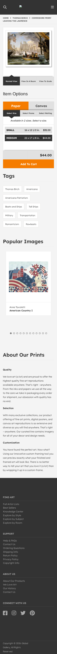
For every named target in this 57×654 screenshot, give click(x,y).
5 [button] (24, 333)
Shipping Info (10, 551)
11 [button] (43, 333)
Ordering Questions (14, 548)
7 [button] (30, 333)
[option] (28, 283)
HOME (6, 18)
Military (9, 215)
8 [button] (33, 333)
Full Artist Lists (11, 504)
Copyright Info (11, 562)
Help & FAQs (10, 540)
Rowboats (31, 224)
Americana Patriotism (16, 197)
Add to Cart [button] (28, 164)
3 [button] (17, 333)
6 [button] (27, 333)
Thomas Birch (12, 189)
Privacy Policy (10, 559)
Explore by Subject (13, 519)
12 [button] (46, 333)
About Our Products (14, 580)
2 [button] (14, 333)
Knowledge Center (13, 511)
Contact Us (9, 544)
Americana (32, 189)
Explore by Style (12, 515)
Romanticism (12, 224)
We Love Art (10, 584)
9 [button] (36, 333)
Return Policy (10, 555)
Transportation (27, 215)
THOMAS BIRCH (20, 18)
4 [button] (20, 333)
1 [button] (11, 333)
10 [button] (40, 333)
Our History (9, 588)
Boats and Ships (13, 206)
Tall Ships (33, 206)
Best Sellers (9, 507)
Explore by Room (12, 522)
